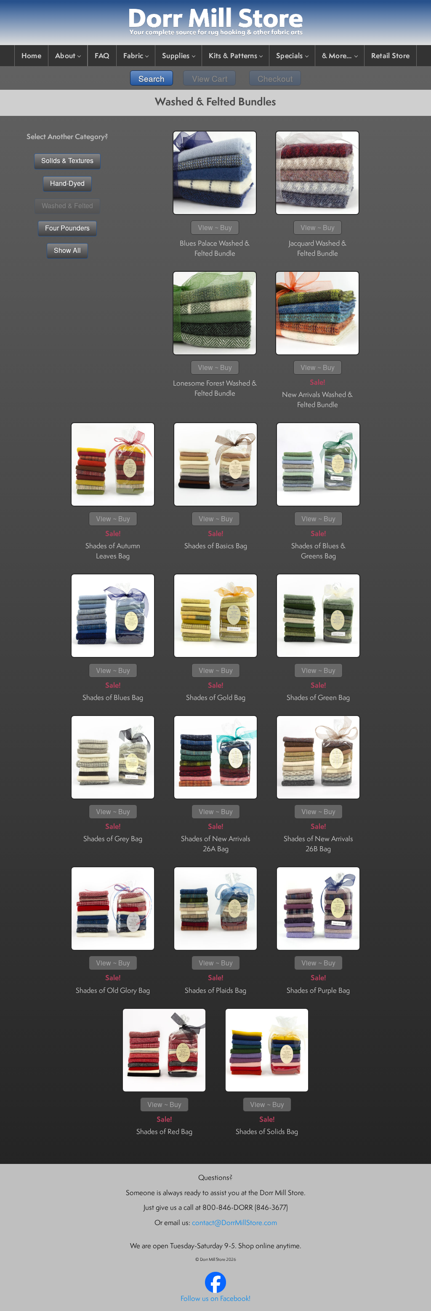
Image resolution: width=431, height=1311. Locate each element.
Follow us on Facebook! (215, 1298)
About (65, 55)
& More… (337, 55)
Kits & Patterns (233, 55)
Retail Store (390, 55)
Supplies (175, 55)
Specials (289, 55)
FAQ (102, 55)
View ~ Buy (215, 227)
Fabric (133, 55)
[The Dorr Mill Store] (215, 1290)
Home (31, 55)
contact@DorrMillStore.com (234, 1222)
